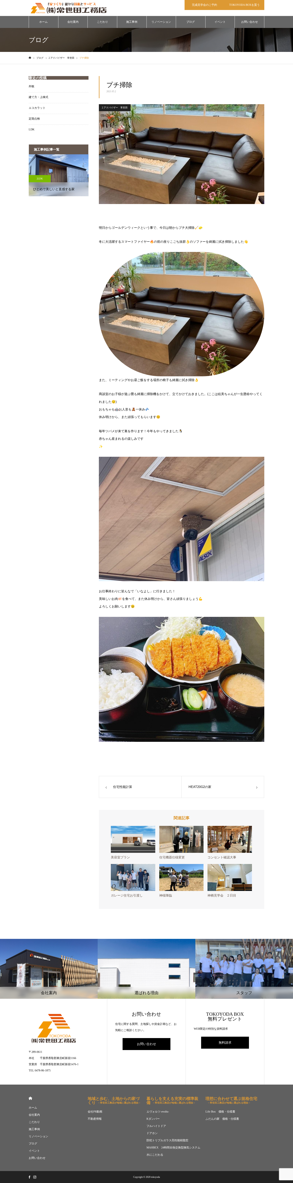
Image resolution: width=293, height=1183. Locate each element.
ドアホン (152, 1133)
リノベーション (161, 21)
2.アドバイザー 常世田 (115, 107)
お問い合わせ (249, 21)
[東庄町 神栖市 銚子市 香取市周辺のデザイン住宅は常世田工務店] (68, 8)
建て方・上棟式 (38, 97)
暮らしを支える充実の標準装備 (172, 1100)
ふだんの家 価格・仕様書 (222, 1118)
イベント (220, 21)
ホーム (43, 21)
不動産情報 (95, 1118)
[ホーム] (30, 57)
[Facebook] (29, 1177)
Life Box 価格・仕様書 (220, 1111)
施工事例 (131, 21)
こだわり (102, 21)
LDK (31, 129)
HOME (30, 1098)
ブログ (190, 21)
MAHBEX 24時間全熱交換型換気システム (173, 1147)
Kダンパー (153, 1118)
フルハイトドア (156, 1126)
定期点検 (34, 118)
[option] (58, 175)
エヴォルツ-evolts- (157, 1111)
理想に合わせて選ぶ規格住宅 (231, 1100)
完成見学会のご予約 (204, 4)
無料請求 (225, 1042)
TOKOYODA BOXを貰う (244, 4)
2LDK (40, 178)
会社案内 (73, 21)
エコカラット (37, 107)
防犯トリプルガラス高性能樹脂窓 (167, 1140)
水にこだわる (154, 1154)
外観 (31, 86)
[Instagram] (35, 1177)
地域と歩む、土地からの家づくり (114, 1100)
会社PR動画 (95, 1111)
